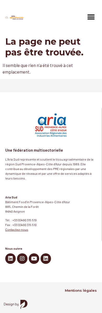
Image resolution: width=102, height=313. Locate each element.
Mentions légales (81, 290)
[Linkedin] (10, 258)
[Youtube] (34, 258)
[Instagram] (22, 258)
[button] (91, 17)
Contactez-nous (16, 229)
